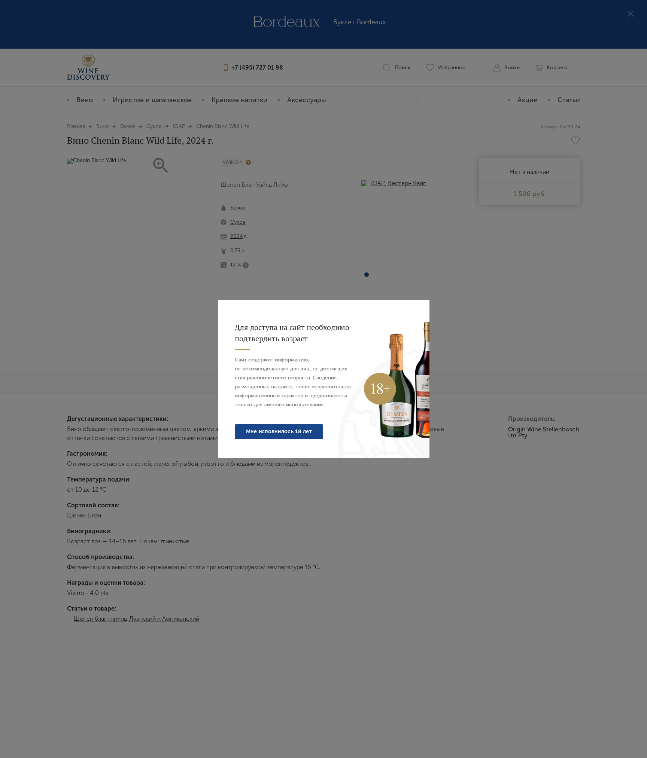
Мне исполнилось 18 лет (279, 431)
